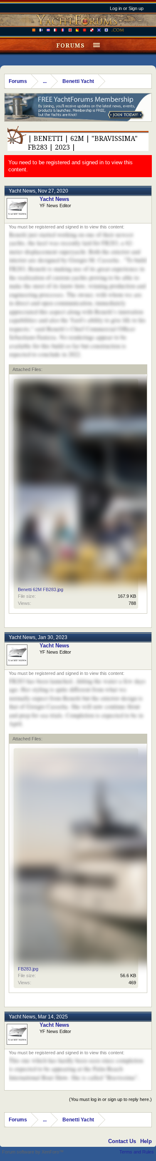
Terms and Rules (136, 1151)
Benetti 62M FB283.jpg (40, 589)
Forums (70, 45)
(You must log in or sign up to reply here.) (110, 1099)
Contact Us (122, 1141)
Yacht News (22, 191)
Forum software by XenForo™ (33, 1151)
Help (146, 1141)
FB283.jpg (28, 968)
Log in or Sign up (127, 8)
